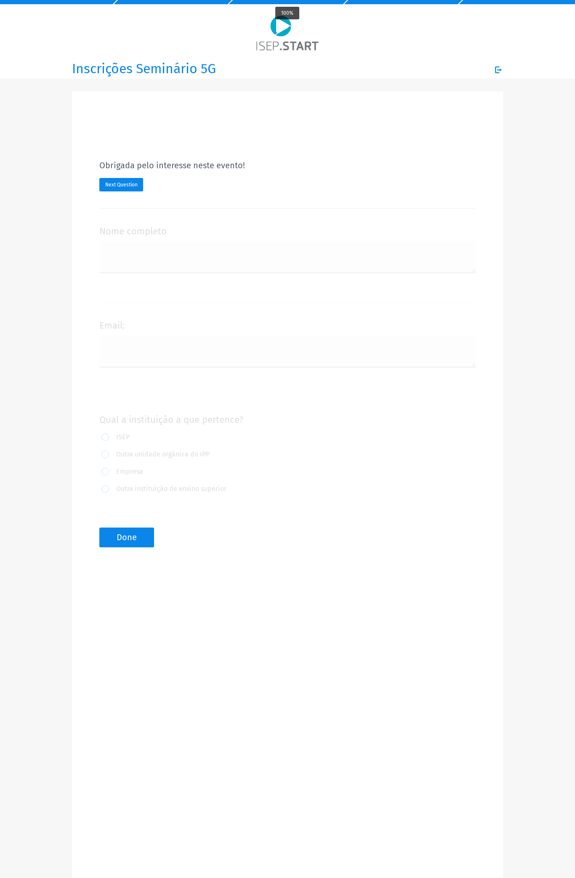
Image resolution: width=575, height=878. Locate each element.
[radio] (119, 437)
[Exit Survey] (498, 69)
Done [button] (127, 537)
